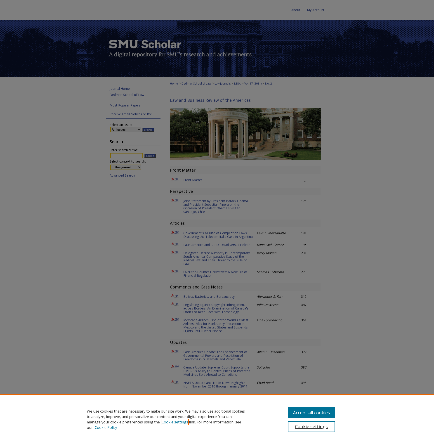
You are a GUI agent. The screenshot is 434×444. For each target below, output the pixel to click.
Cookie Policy (106, 427)
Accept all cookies (311, 413)
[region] (217, 419)
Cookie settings (175, 422)
